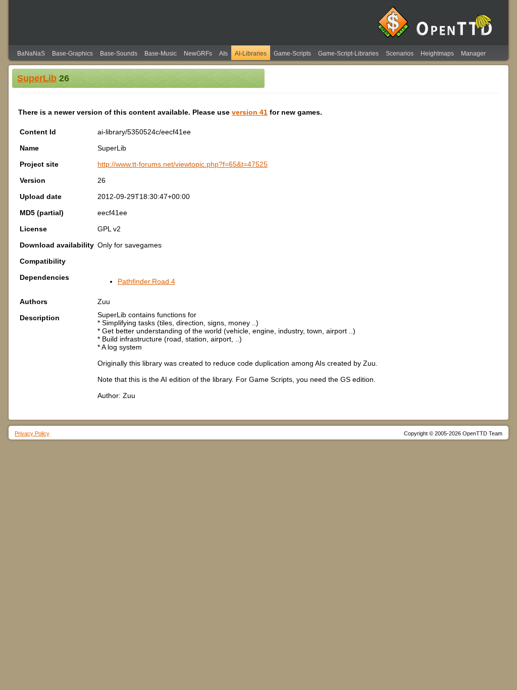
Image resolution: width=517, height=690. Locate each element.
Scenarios (399, 53)
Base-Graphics (72, 53)
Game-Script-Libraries (348, 53)
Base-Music (160, 53)
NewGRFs (198, 53)
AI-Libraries (251, 53)
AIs (223, 53)
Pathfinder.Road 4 (146, 281)
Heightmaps (437, 53)
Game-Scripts (292, 53)
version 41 (250, 112)
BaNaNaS (31, 53)
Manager (473, 53)
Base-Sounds (118, 53)
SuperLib (37, 78)
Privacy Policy (32, 433)
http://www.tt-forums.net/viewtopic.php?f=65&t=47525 (182, 164)
